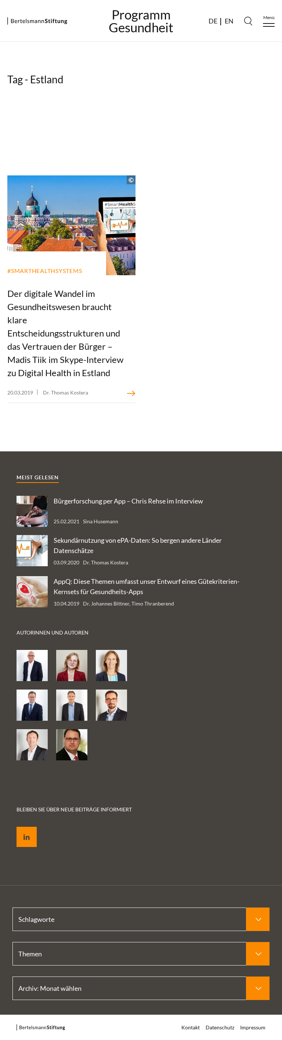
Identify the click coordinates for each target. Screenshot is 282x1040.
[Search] (248, 21)
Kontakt (190, 1027)
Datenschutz (220, 1027)
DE (213, 21)
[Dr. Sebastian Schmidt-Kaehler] (32, 665)
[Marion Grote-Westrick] (111, 665)
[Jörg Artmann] (32, 705)
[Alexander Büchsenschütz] (71, 744)
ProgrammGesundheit (141, 21)
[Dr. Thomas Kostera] (111, 705)
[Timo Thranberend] (32, 744)
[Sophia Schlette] (71, 665)
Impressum (252, 1027)
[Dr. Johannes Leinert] (71, 705)
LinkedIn (21, 828)
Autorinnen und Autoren (52, 632)
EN (229, 21)
